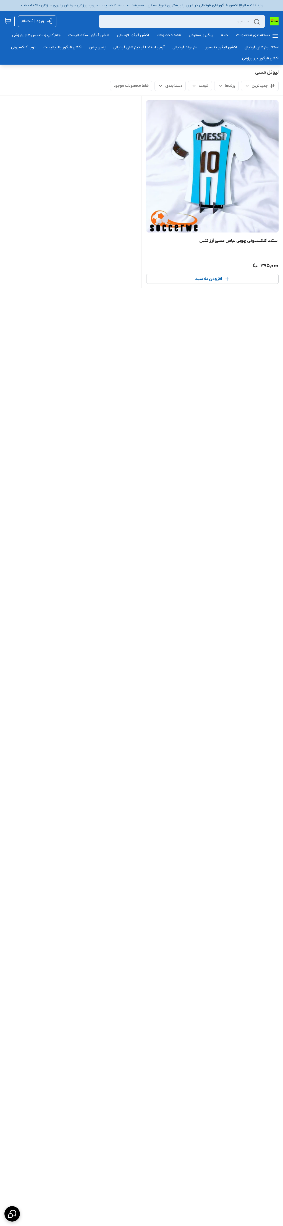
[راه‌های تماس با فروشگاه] (12, 1214)
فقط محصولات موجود (131, 85)
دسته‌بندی (173, 85)
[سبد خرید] (7, 21)
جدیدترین (260, 85)
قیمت (203, 85)
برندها (230, 85)
